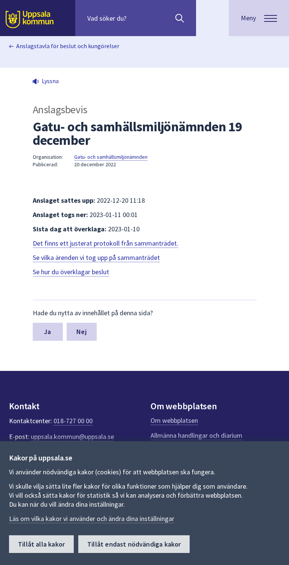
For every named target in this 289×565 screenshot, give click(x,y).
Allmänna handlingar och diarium (196, 435)
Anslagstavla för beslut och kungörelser (67, 46)
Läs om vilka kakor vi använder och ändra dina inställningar (91, 518)
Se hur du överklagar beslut (71, 271)
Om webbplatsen (174, 420)
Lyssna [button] (50, 81)
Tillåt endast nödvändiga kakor (134, 544)
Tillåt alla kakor (41, 544)
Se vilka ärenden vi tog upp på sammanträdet (96, 257)
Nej (81, 331)
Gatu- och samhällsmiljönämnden (111, 156)
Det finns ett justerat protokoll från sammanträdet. (105, 243)
